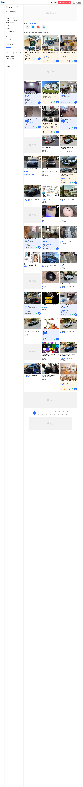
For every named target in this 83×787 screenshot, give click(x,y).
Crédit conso (31, 2)
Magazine (41, 2)
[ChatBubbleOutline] (33, 58)
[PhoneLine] (39, 58)
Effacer (20, 7)
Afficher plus (8, 47)
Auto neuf (12, 2)
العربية (79, 2)
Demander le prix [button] (30, 174)
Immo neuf (18, 2)
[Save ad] (40, 36)
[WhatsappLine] (36, 58)
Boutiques (36, 2)
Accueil (27, 23)
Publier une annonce (65, 2)
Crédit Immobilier (24, 2)
